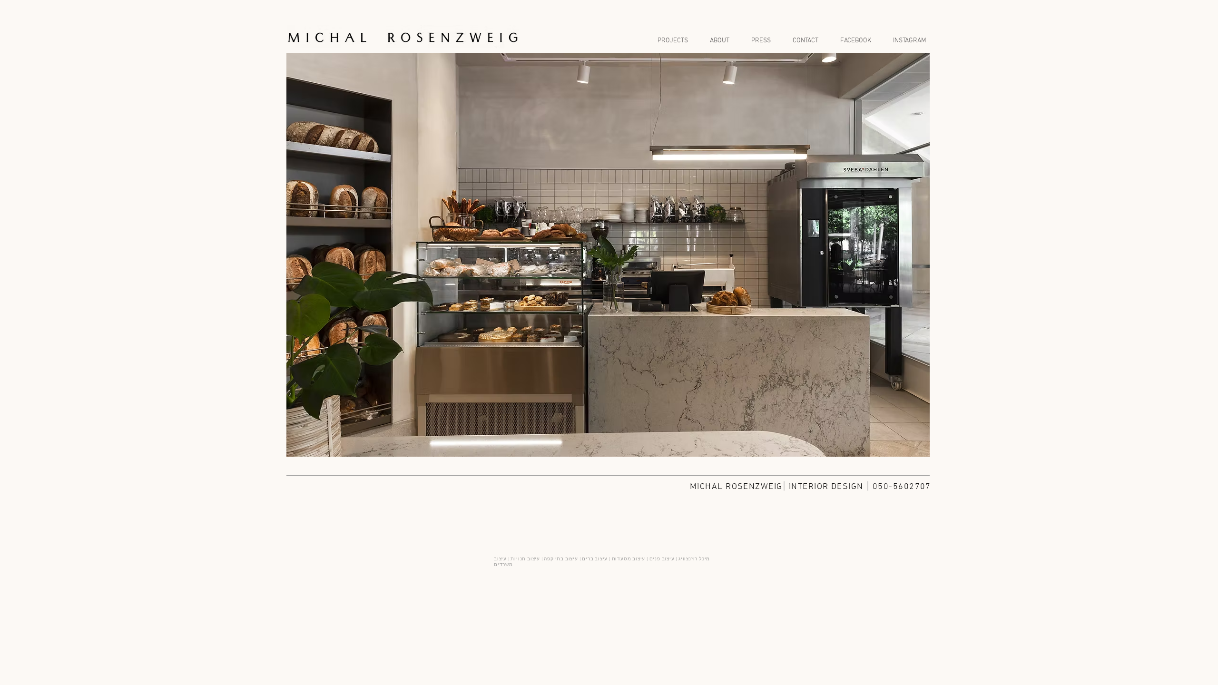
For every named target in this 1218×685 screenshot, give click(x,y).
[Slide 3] (598, 441)
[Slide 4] (618, 441)
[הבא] (915, 255)
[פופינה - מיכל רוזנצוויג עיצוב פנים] (608, 441)
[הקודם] (301, 255)
